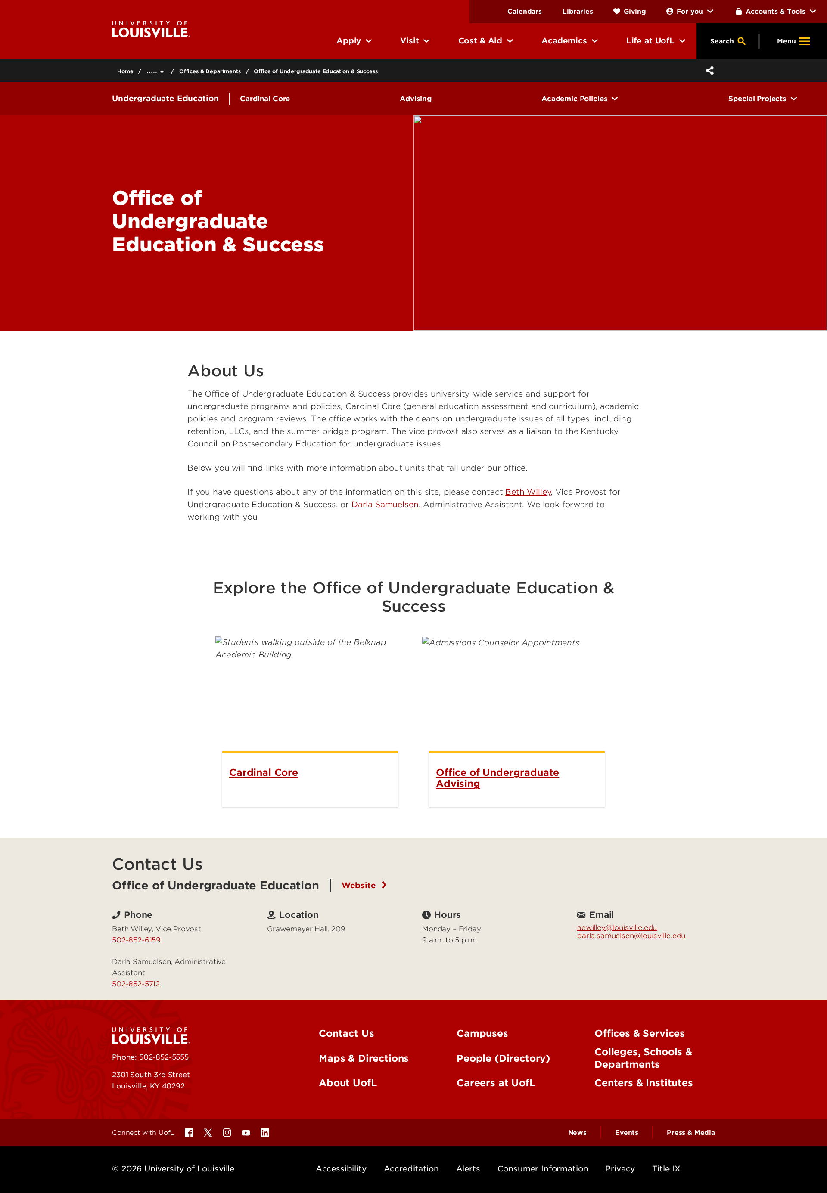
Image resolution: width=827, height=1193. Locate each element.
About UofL (347, 1082)
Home (125, 71)
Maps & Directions (364, 1058)
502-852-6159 (136, 940)
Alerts (468, 1168)
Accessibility (341, 1168)
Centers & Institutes (643, 1082)
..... (153, 70)
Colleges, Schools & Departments (643, 1058)
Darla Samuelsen (385, 504)
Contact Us (346, 1033)
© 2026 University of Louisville (173, 1168)
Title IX (666, 1168)
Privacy (620, 1168)
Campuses (482, 1033)
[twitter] (208, 1132)
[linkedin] (265, 1132)
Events (626, 1133)
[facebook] (189, 1132)
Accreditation (411, 1168)
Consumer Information (542, 1168)
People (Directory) (503, 1058)
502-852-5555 (164, 1057)
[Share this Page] (708, 70)
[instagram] (227, 1132)
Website (360, 885)
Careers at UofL (496, 1082)
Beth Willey (527, 491)
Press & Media (691, 1133)
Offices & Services (639, 1033)
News (577, 1133)
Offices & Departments (210, 71)
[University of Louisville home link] (151, 28)
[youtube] (246, 1132)
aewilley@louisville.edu (617, 927)
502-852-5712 (136, 983)
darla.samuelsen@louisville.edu (631, 935)
